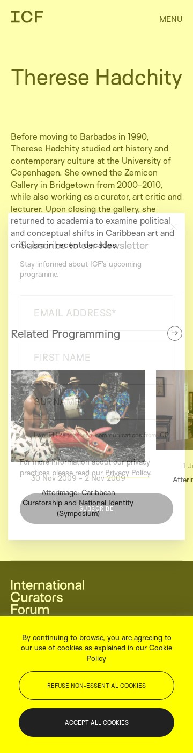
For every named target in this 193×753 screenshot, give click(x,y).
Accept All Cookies (97, 722)
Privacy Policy (127, 472)
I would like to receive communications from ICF (101, 435)
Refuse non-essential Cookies (96, 685)
